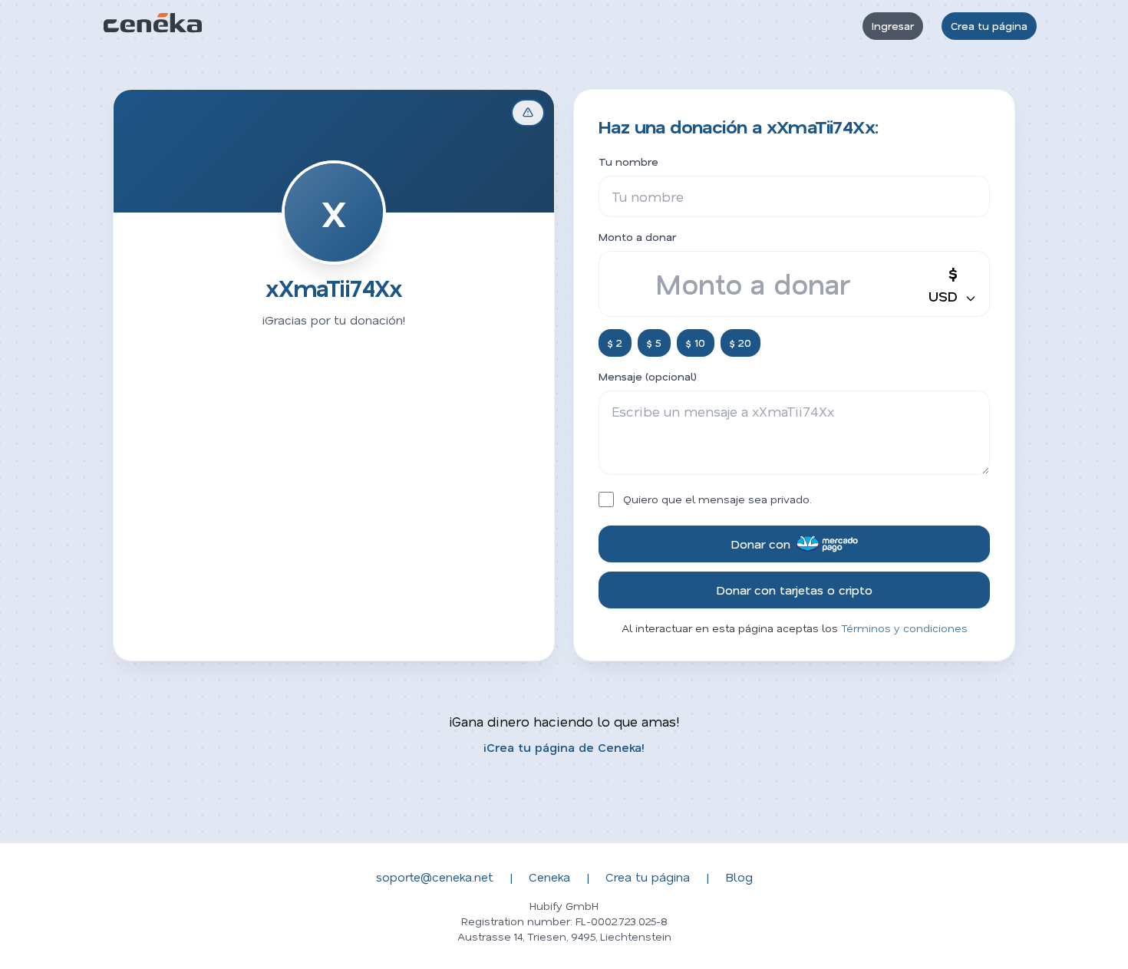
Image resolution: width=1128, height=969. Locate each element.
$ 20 (740, 342)
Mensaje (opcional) (648, 376)
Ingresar (893, 25)
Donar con (760, 544)
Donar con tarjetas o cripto (794, 590)
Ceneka (549, 876)
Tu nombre (628, 161)
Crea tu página (989, 25)
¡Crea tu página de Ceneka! (564, 747)
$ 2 (615, 342)
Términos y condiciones (904, 628)
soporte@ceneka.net (434, 876)
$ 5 (654, 342)
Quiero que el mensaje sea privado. (717, 499)
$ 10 (695, 342)
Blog (739, 876)
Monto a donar (637, 236)
